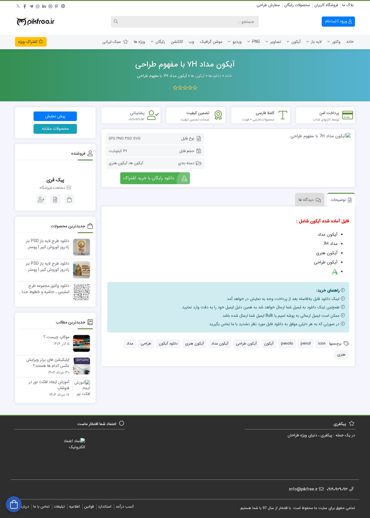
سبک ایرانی (111, 42)
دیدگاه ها (306, 200)
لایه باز (316, 42)
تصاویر (275, 42)
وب (191, 42)
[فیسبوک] (25, 5)
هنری (341, 355)
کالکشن (177, 42)
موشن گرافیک (211, 42)
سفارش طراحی (268, 5)
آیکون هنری (118, 163)
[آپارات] (63, 5)
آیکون (296, 42)
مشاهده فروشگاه (53, 188)
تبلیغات (59, 507)
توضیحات (338, 200)
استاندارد (104, 507)
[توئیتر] (18, 5)
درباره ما (22, 507)
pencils (287, 344)
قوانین (89, 507)
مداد (130, 344)
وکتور (336, 42)
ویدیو (237, 42)
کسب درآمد (125, 507)
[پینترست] (56, 5)
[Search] (117, 22)
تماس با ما (41, 507)
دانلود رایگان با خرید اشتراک (148, 178)
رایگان (160, 42)
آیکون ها (136, 163)
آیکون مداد (219, 344)
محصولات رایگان (297, 5)
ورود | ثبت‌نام (336, 21)
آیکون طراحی (246, 344)
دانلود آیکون (168, 344)
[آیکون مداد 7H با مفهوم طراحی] (280, 136)
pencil (306, 344)
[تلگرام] (31, 5)
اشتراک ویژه (28, 42)
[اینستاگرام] (37, 5)
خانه (350, 42)
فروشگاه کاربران (326, 5)
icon (321, 344)
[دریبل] (50, 5)
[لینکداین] (44, 5)
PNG (256, 42)
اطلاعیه (74, 507)
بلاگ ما (348, 5)
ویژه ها (139, 42)
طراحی (146, 344)
